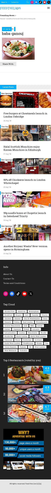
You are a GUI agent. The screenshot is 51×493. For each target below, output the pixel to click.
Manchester (33, 333)
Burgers (19, 315)
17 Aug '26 (7, 154)
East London (28, 322)
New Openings (6, 93)
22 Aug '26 (7, 121)
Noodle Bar (9, 336)
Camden (35, 315)
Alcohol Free (10, 311)
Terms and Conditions (14, 283)
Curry (45, 319)
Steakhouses (28, 343)
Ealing (17, 322)
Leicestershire (10, 333)
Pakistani (8, 340)
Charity (45, 315)
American (22, 311)
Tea (46, 343)
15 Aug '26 (7, 187)
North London (21, 336)
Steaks (39, 343)
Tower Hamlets (11, 347)
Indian (40, 326)
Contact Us (14, 2)
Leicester (36, 329)
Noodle (43, 333)
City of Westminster (32, 319)
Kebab (26, 329)
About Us (4, 2)
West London (40, 347)
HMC (32, 326)
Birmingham (34, 311)
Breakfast (8, 315)
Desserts (8, 322)
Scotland (38, 340)
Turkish (23, 347)
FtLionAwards (41, 322)
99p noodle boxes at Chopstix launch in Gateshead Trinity (25, 214)
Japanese (17, 329)
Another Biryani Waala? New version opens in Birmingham (25, 248)
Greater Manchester (13, 326)
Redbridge (27, 340)
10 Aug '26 (7, 253)
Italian (7, 329)
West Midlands (10, 350)
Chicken (8, 319)
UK (30, 347)
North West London (38, 336)
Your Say (4, 126)
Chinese (17, 319)
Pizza (17, 340)
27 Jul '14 (6, 29)
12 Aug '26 (7, 220)
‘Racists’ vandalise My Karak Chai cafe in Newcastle (17, 19)
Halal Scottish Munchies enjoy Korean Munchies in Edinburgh (22, 148)
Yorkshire (23, 350)
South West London (12, 343)
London (22, 333)
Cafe (27, 315)
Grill (25, 326)
